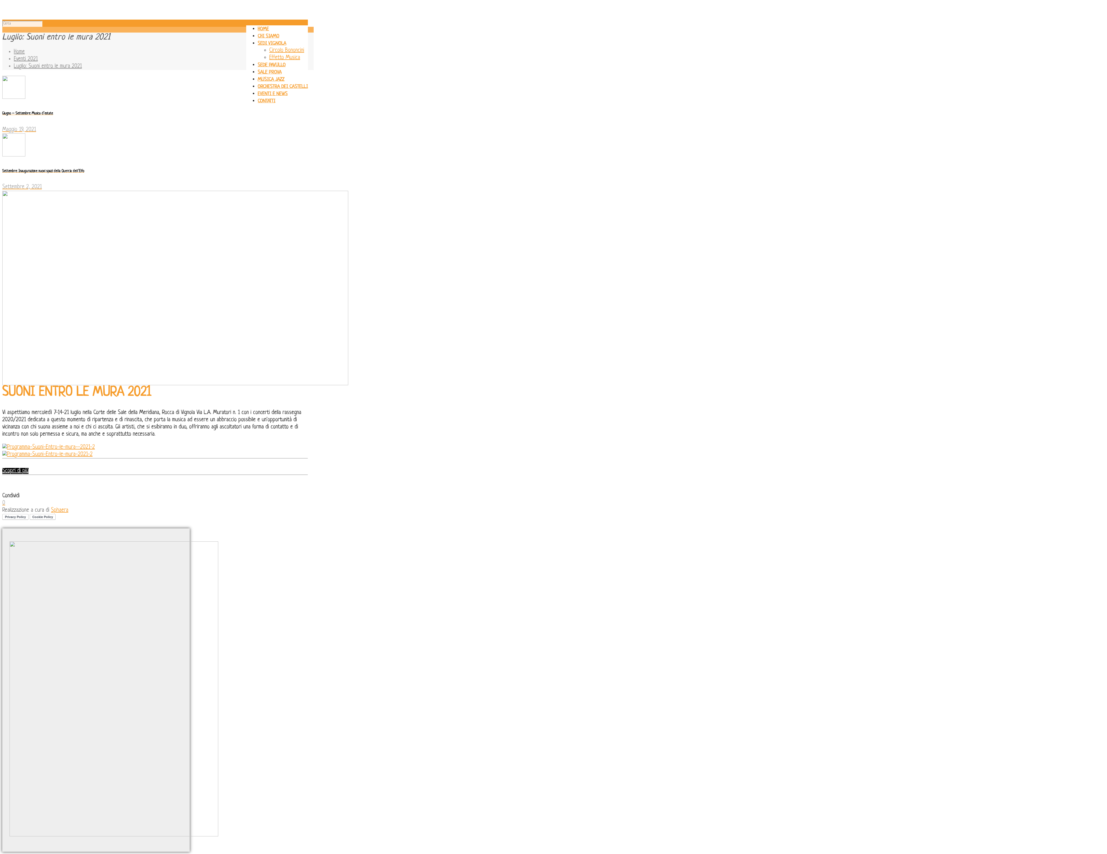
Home (19, 52)
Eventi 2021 (26, 59)
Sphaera (59, 510)
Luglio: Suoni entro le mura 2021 (48, 66)
